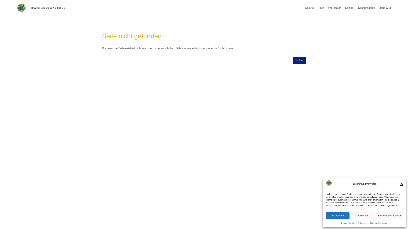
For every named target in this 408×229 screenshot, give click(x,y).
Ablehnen (363, 215)
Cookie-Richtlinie (348, 223)
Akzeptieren (337, 215)
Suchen (299, 60)
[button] (401, 183)
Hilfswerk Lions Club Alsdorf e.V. (48, 8)
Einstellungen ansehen (389, 215)
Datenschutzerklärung (367, 223)
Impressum (383, 223)
